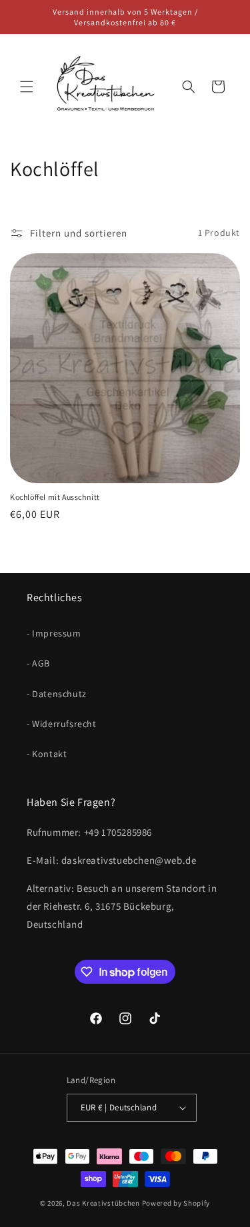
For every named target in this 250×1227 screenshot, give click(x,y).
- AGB (38, 663)
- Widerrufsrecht (62, 724)
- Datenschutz (57, 694)
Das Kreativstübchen (103, 1203)
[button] (26, 86)
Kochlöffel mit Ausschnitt (55, 497)
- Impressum (54, 633)
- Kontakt (47, 754)
